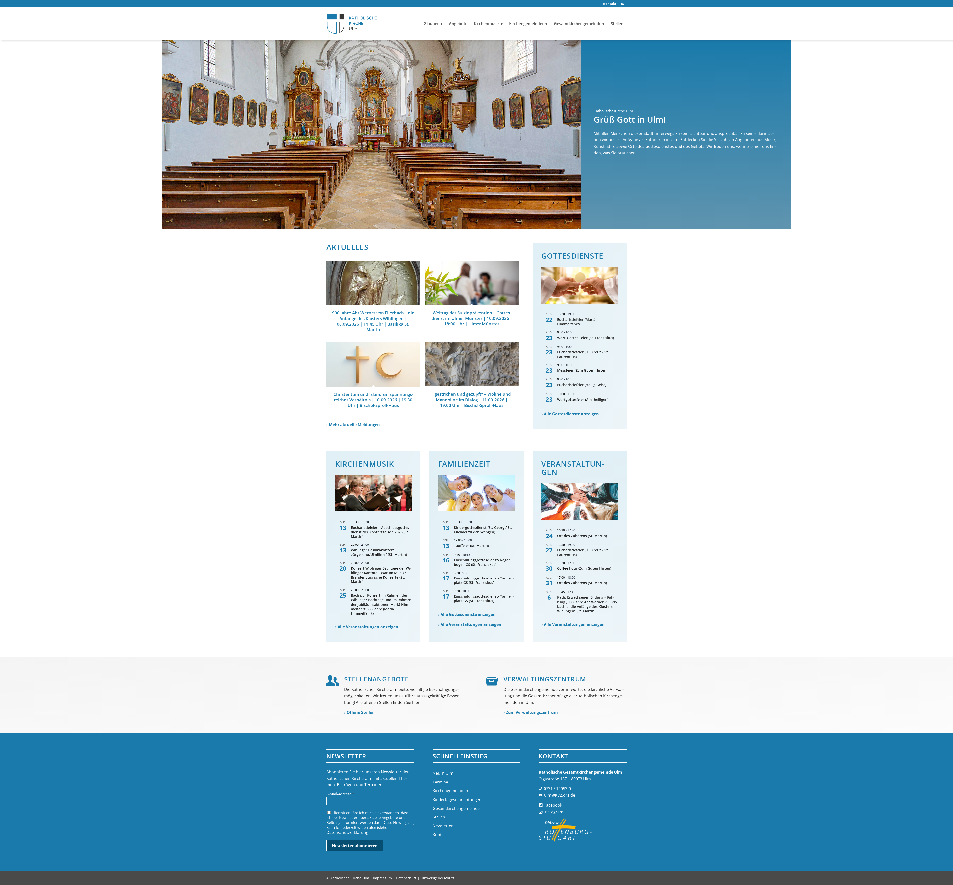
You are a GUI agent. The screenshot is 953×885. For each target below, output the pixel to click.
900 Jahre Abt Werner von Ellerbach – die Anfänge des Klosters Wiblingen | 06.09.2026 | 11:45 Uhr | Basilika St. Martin (373, 321)
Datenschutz (406, 878)
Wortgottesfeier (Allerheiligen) (582, 399)
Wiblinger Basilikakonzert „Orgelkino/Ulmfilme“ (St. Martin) (379, 552)
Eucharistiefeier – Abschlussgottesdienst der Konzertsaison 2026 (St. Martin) (380, 532)
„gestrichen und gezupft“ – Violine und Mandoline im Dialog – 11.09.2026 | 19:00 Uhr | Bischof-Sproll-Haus (472, 399)
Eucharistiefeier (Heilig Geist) (581, 384)
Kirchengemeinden (450, 790)
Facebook (553, 805)
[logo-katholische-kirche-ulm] (352, 23)
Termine (440, 782)
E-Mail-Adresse (340, 793)
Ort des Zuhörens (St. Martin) (582, 535)
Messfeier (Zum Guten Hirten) (582, 370)
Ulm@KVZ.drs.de (559, 795)
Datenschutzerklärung (347, 832)
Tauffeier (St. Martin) (471, 545)
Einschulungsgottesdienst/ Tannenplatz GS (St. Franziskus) (484, 580)
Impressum (382, 878)
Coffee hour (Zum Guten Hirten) (584, 568)
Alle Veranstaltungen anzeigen (368, 627)
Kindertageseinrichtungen (457, 799)
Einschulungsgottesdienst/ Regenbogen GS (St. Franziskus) (483, 562)
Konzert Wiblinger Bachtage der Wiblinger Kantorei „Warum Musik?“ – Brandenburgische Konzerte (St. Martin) (381, 575)
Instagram (553, 812)
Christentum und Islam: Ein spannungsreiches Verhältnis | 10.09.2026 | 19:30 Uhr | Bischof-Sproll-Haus (373, 399)
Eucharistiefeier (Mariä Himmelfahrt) (576, 321)
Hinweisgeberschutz (437, 878)
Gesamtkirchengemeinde (456, 808)
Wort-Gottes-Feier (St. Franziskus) (585, 337)
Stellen (439, 817)
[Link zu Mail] (623, 3)
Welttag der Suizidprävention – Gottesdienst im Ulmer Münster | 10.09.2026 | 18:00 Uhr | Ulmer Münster (471, 318)
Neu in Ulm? (444, 773)
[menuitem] (608, 3)
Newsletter (443, 826)
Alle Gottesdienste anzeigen (571, 414)
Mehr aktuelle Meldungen (354, 424)
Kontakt (440, 834)
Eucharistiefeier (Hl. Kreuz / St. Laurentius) (583, 354)
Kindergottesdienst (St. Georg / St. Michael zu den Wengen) (483, 529)
